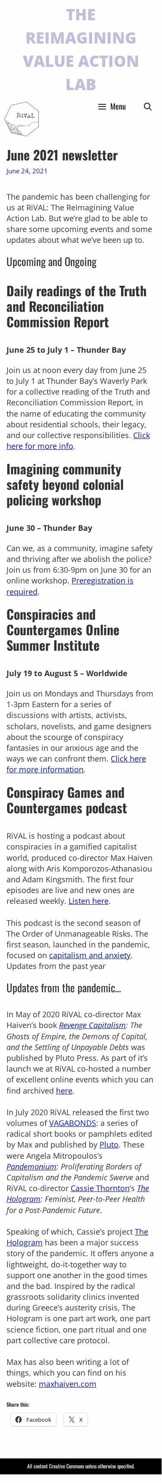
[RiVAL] (21, 119)
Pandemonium (31, 1166)
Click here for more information (76, 763)
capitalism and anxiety (90, 955)
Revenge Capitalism (92, 1025)
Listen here (89, 901)
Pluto (109, 1144)
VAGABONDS (72, 1123)
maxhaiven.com (68, 1384)
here (64, 1090)
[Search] (148, 106)
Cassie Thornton (100, 1188)
